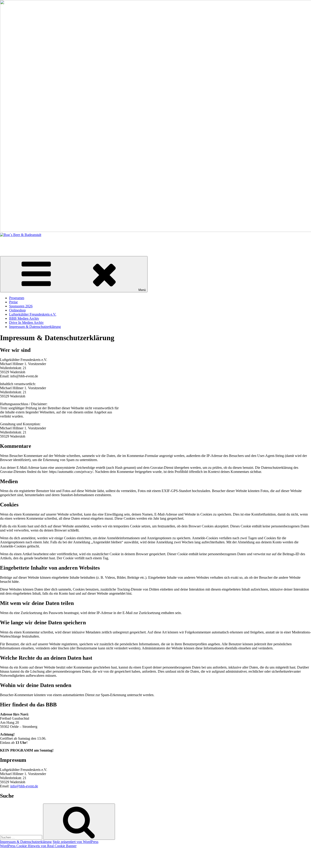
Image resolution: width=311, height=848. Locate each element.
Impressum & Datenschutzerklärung (35, 327)
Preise (13, 302)
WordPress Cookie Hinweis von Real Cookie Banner (38, 846)
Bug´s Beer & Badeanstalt (19, 242)
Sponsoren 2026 (21, 306)
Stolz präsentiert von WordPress (75, 842)
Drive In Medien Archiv (26, 322)
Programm (16, 298)
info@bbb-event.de (24, 786)
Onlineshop (17, 310)
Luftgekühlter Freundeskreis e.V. (32, 314)
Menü (142, 290)
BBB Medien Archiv (24, 318)
